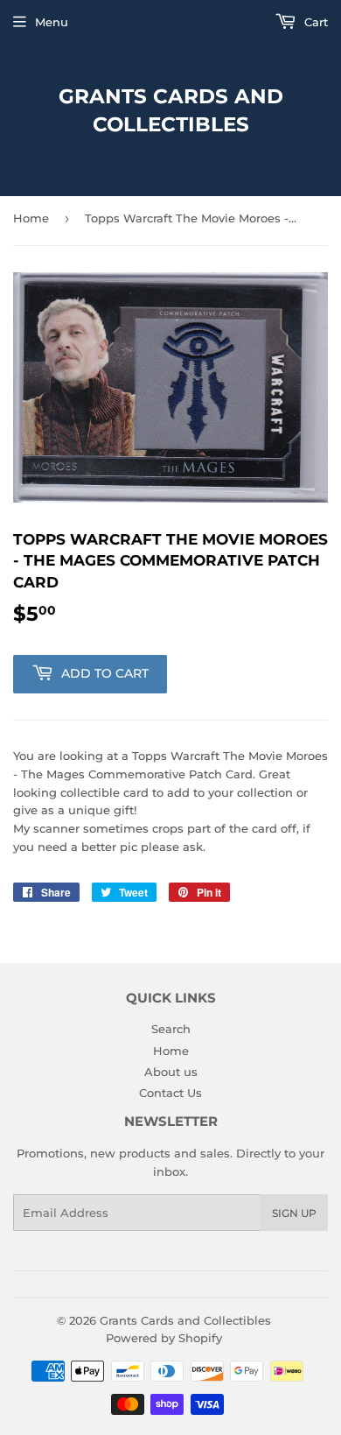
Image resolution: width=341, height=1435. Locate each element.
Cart (314, 22)
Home (31, 218)
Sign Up (294, 1213)
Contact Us (170, 1093)
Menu (51, 22)
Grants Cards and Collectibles (171, 110)
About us (171, 1072)
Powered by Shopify (164, 1338)
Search (171, 1029)
